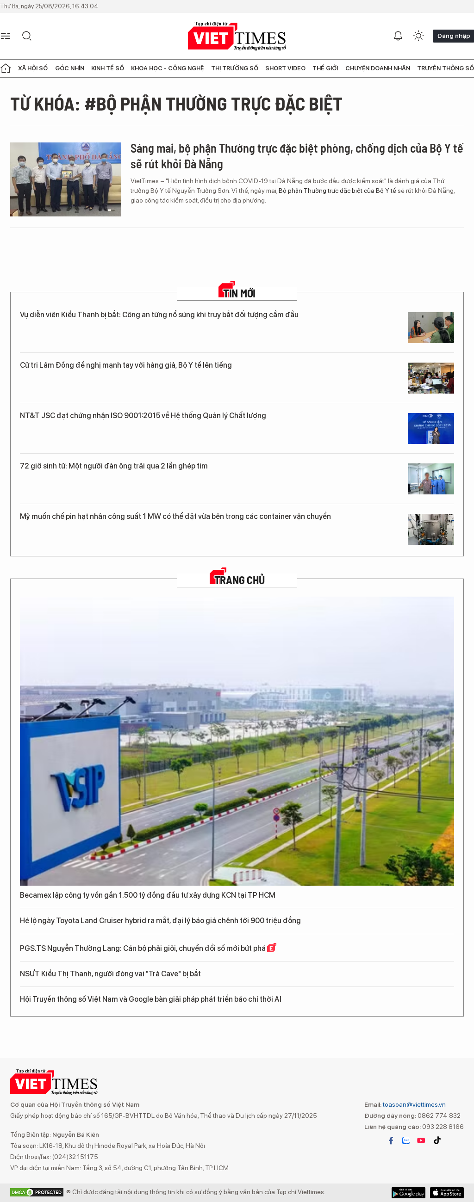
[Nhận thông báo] (398, 36)
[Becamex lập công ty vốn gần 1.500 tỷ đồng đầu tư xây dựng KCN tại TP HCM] (237, 741)
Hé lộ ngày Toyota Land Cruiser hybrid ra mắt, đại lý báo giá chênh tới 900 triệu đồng (160, 920)
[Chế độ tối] (418, 36)
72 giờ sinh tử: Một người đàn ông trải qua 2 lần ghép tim (114, 466)
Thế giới (325, 68)
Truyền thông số (445, 68)
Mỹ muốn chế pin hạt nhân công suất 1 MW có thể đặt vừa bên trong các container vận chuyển (175, 516)
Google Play (447, 1192)
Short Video (285, 68)
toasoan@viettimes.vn (413, 1104)
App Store (408, 1192)
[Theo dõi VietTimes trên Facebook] (391, 1140)
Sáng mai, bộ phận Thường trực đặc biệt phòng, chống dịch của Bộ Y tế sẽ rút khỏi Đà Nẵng (297, 156)
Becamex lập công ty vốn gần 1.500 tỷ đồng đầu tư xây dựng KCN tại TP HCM (147, 895)
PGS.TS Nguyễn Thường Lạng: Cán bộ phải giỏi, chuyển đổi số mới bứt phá (143, 948)
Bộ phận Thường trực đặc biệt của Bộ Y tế (337, 190)
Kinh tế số (107, 68)
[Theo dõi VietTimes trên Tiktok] (437, 1140)
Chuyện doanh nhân (377, 68)
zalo (406, 1140)
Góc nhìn (69, 68)
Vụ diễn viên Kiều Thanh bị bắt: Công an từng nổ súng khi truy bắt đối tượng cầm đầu (159, 314)
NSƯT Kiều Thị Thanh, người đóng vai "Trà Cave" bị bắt (110, 973)
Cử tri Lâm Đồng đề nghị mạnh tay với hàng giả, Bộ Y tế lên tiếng (126, 365)
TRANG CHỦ (239, 579)
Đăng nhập (453, 35)
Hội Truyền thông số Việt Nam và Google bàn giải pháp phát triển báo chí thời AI (150, 999)
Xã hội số (33, 68)
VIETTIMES (237, 36)
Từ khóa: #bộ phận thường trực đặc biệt (176, 103)
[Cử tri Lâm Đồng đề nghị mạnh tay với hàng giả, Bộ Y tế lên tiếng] (431, 378)
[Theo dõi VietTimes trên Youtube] (421, 1140)
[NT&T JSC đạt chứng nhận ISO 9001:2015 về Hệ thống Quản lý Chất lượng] (431, 428)
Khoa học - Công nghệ (167, 68)
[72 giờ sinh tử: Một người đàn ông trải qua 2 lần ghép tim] (431, 478)
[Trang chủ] (5, 68)
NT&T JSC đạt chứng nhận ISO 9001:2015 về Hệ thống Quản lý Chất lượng (143, 415)
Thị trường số (234, 68)
